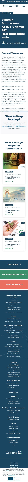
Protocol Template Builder (13, 307)
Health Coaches (13, 412)
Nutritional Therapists (13, 410)
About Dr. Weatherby (13, 403)
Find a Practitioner (13, 419)
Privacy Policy (14, 463)
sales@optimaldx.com (14, 376)
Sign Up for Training (13, 284)
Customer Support (13, 437)
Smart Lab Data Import (13, 300)
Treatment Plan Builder (13, 309)
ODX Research (20, 43)
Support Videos (13, 442)
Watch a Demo (13, 264)
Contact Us (13, 440)
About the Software (13, 295)
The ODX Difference (13, 387)
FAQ (13, 445)
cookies (7, 470)
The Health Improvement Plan (13, 312)
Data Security (14, 465)
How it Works (13, 297)
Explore (13, 342)
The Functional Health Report (13, 302)
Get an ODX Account (13, 318)
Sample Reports (13, 304)
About (13, 424)
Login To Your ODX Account (13, 321)
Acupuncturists (13, 335)
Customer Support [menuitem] (10, 1)
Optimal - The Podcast (13, 353)
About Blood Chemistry (13, 383)
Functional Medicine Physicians (13, 330)
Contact (14, 362)
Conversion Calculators (13, 351)
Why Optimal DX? (13, 380)
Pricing (13, 316)
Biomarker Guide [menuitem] (19, 1)
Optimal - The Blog (13, 349)
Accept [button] (10, 479)
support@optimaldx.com (14, 374)
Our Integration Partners (13, 433)
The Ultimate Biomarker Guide (13, 346)
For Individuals (13, 417)
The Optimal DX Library (13, 344)
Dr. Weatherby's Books (13, 356)
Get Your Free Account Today (13, 274)
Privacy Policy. (11, 475)
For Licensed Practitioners (13, 325)
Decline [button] (17, 479)
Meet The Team (13, 428)
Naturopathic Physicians (13, 328)
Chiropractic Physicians (13, 332)
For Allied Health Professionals (13, 408)
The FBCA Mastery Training (13, 399)
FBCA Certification (13, 401)
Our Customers (13, 431)
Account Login (14, 365)
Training (13, 396)
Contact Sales (3, 1)
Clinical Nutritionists (13, 337)
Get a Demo (13, 392)
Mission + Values (13, 426)
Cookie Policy (14, 467)
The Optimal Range (13, 385)
